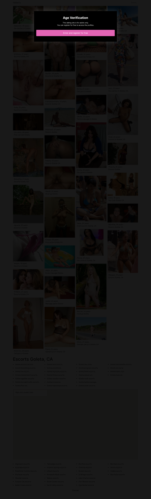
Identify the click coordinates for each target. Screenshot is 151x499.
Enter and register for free (75, 33)
